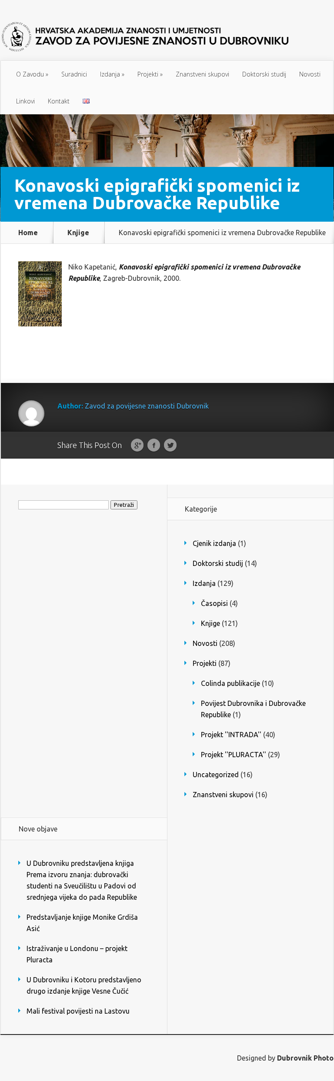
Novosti (310, 74)
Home (28, 232)
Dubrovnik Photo (305, 1058)
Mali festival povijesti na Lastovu (78, 1011)
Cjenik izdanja (214, 543)
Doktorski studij (264, 74)
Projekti (150, 74)
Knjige (78, 232)
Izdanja (112, 74)
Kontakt (59, 101)
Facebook (153, 445)
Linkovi (25, 101)
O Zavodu (32, 74)
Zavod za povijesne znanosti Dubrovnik (147, 406)
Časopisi (214, 603)
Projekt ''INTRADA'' (231, 734)
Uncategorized (216, 774)
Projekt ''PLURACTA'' (233, 754)
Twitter (170, 445)
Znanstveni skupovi (202, 74)
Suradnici (74, 74)
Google (137, 445)
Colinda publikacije (230, 683)
